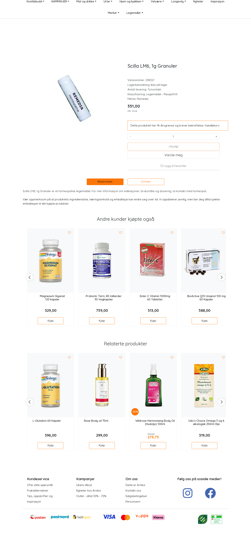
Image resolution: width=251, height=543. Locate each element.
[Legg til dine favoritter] (69, 233)
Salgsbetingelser (136, 496)
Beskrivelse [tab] (105, 181)
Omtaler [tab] (146, 181)
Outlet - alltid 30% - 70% (91, 496)
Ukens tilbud (84, 485)
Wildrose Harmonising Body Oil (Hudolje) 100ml (155, 422)
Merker (112, 13)
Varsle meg (173, 155)
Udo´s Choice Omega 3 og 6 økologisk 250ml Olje (206, 422)
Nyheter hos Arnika (88, 490)
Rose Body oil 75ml (96, 420)
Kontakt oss (133, 490)
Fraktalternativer (37, 490)
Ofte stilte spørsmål (40, 485)
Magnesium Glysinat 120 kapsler (52, 297)
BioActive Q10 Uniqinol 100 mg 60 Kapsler (206, 297)
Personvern (133, 501)
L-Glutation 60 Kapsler (47, 420)
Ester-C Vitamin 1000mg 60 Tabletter (155, 297)
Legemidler (134, 13)
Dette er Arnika (135, 485)
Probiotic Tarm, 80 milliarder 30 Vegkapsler (104, 297)
